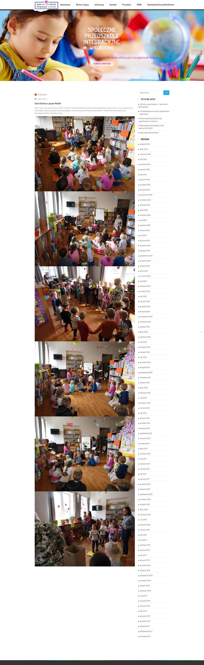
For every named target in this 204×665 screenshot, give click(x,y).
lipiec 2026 (144, 149)
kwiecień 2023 (145, 347)
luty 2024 (143, 296)
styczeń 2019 (145, 560)
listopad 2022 (145, 367)
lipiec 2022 (144, 388)
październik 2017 (146, 631)
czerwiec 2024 (145, 276)
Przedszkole (42, 95)
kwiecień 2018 (145, 601)
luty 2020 (143, 535)
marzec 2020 (145, 530)
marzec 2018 (145, 606)
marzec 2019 (145, 550)
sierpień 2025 (145, 205)
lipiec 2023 (144, 332)
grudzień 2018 (145, 565)
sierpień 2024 (145, 266)
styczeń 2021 (145, 479)
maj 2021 (143, 459)
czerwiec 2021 (145, 454)
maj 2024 (143, 281)
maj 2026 (143, 159)
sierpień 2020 (145, 504)
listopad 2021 (145, 428)
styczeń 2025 (145, 240)
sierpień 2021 (145, 444)
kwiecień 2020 (145, 525)
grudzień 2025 (145, 185)
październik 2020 (146, 494)
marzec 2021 (145, 469)
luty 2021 (143, 474)
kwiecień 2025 (145, 225)
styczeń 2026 (145, 180)
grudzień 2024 (145, 246)
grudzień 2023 (145, 306)
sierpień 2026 (145, 144)
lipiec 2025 (144, 210)
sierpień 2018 (145, 586)
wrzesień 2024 (145, 261)
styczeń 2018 (145, 616)
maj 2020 (143, 520)
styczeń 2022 (145, 418)
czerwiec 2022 (145, 393)
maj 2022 (143, 398)
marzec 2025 (145, 230)
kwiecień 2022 (145, 403)
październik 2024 (146, 256)
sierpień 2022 (145, 383)
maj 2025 (143, 220)
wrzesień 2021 (145, 438)
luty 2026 (143, 175)
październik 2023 (146, 317)
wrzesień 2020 (145, 499)
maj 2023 (143, 342)
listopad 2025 (145, 190)
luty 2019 (143, 555)
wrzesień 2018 (145, 581)
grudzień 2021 (145, 423)
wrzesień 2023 (145, 322)
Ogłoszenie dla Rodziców (149, 133)
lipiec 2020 (144, 509)
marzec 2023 (145, 352)
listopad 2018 (145, 570)
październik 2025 (146, 195)
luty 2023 (143, 357)
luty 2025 (143, 235)
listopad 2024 (145, 251)
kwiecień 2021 (145, 464)
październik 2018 (146, 575)
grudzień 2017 (145, 621)
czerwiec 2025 (145, 215)
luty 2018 (143, 611)
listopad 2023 (145, 312)
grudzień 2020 (145, 484)
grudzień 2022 (145, 362)
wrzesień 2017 (145, 636)
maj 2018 (143, 596)
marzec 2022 (145, 408)
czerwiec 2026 (145, 154)
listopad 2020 (145, 489)
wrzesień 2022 (145, 378)
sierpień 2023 (145, 327)
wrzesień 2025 (145, 200)
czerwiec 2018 (145, 591)
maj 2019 (143, 540)
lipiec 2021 (144, 449)
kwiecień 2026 (145, 164)
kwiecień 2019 (145, 545)
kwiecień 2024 (145, 286)
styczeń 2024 (145, 301)
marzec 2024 (145, 291)
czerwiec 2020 (145, 515)
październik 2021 (146, 433)
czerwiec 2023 (145, 337)
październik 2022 (146, 372)
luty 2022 (143, 413)
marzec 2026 (145, 169)
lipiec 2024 (144, 271)
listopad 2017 (145, 626)
